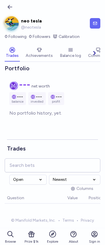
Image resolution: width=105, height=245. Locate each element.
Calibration (69, 36)
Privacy (87, 220)
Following (16, 36)
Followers (39, 36)
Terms (68, 220)
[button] (64, 198)
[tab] (12, 53)
